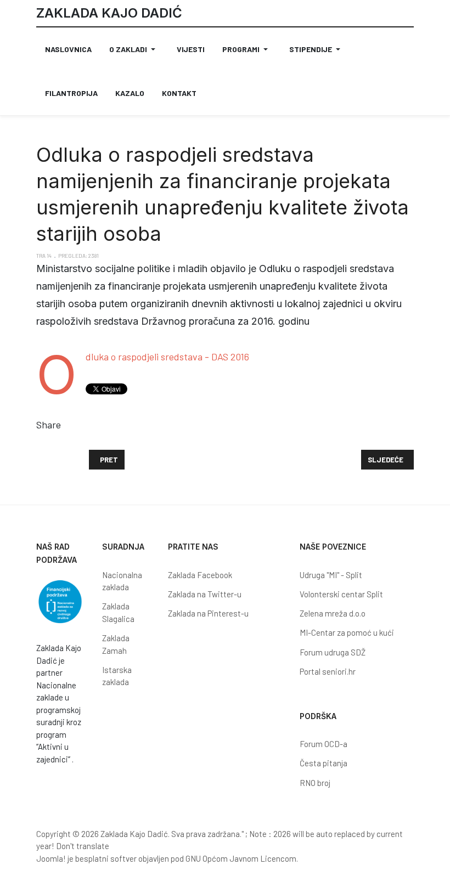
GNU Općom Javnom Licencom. (241, 858)
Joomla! (51, 858)
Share (48, 425)
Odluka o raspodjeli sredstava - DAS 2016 (167, 356)
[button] (134, 49)
